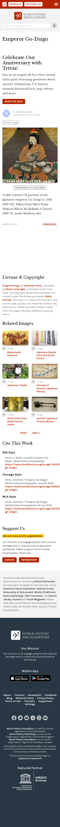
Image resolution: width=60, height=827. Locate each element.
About (7, 695)
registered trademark (30, 758)
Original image (11, 285)
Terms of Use (13, 701)
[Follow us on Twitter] (21, 719)
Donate (9, 559)
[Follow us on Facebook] (14, 719)
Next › (24, 432)
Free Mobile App (33, 4)
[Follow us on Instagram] (39, 719)
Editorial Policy (25, 698)
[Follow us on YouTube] (45, 719)
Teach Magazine (35, 599)
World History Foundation (20, 728)
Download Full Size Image (30, 187)
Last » (36, 432)
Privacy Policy (45, 698)
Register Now (14, 101)
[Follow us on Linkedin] (33, 719)
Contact (19, 695)
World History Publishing (22, 734)
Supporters (45, 701)
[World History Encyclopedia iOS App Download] (19, 678)
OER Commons (34, 595)
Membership (15, 4)
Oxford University (44, 581)
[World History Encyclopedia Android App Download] (41, 678)
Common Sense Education (19, 588)
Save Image (10, 122)
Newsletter (34, 695)
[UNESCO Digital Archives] (30, 781)
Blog (9, 698)
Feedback (51, 695)
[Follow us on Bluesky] (27, 719)
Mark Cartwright (15, 289)
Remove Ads (50, 224)
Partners (29, 701)
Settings (30, 704)
